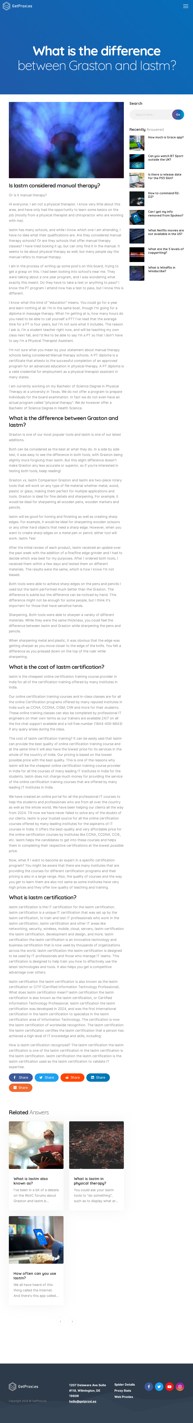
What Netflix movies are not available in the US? (166, 232)
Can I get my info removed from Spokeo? (165, 213)
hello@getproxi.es (82, 1401)
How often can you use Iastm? (35, 1275)
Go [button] (178, 115)
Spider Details (124, 1384)
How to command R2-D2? (164, 195)
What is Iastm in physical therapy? (90, 1181)
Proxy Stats (122, 1390)
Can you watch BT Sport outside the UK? (165, 157)
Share (23, 1077)
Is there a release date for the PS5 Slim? (165, 176)
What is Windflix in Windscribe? (161, 269)
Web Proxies (123, 1397)
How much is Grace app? (166, 137)
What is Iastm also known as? (31, 1181)
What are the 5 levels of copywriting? (166, 250)
